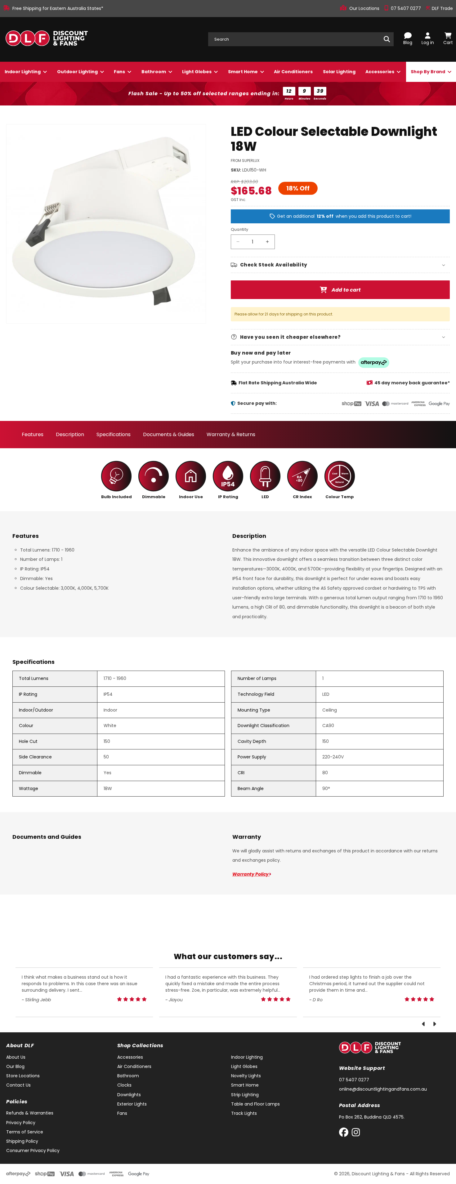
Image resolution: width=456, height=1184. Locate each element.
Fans (120, 72)
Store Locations (23, 1076)
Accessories (380, 72)
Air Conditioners (293, 72)
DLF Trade (442, 8)
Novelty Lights (246, 1076)
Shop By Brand (428, 72)
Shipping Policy (22, 1141)
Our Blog (15, 1066)
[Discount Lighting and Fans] (46, 39)
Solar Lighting (339, 72)
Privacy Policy (20, 1122)
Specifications (113, 434)
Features (32, 434)
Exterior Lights (132, 1104)
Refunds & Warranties (29, 1113)
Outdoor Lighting (78, 72)
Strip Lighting (245, 1095)
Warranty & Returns (231, 434)
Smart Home (243, 72)
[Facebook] (345, 1133)
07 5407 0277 (406, 8)
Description (70, 434)
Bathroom (154, 72)
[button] (340, 265)
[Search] (387, 39)
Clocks (124, 1085)
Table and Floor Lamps (255, 1104)
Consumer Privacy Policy (33, 1150)
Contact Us (18, 1085)
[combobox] (301, 39)
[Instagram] (355, 1133)
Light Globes (197, 72)
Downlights (129, 1095)
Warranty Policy (251, 874)
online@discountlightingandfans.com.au (383, 1089)
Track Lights (244, 1113)
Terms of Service (24, 1132)
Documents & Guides (168, 434)
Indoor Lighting (23, 72)
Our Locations (365, 8)
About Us (15, 1057)
